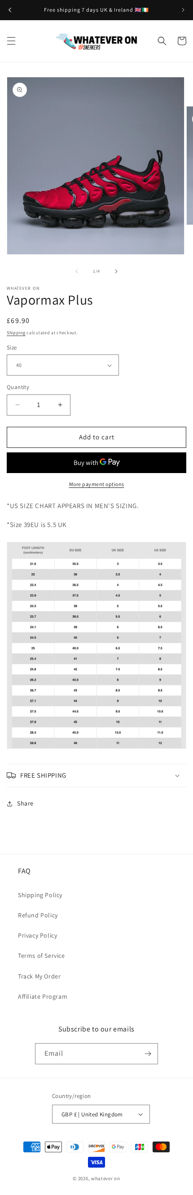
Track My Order (39, 976)
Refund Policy (38, 915)
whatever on (105, 1178)
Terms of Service (41, 956)
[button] (11, 41)
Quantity (18, 387)
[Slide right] (116, 271)
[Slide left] (77, 271)
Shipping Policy (40, 895)
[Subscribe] (148, 1053)
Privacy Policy (37, 935)
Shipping (16, 333)
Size (12, 347)
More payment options (96, 484)
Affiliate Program (42, 996)
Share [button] (25, 803)
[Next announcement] (183, 10)
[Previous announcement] (10, 10)
